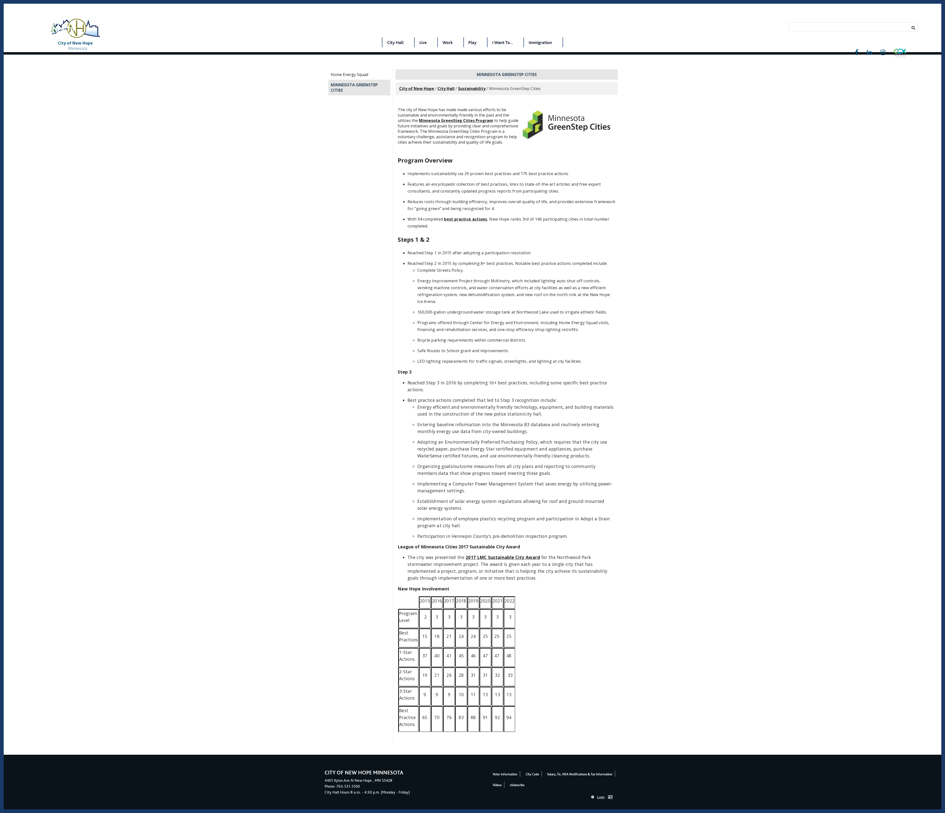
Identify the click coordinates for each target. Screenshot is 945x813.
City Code (532, 774)
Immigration (540, 42)
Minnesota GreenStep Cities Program (456, 120)
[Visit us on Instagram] (882, 52)
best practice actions (465, 219)
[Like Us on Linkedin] (869, 52)
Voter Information (505, 774)
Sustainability (472, 88)
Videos (497, 785)
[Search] (913, 27)
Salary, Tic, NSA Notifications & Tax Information (579, 774)
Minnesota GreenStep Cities (354, 87)
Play (472, 42)
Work (447, 42)
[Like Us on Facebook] (856, 52)
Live (423, 42)
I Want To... (502, 42)
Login (601, 797)
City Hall (395, 42)
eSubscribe (517, 785)
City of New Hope (416, 88)
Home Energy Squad (349, 74)
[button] (900, 53)
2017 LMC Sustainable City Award (503, 557)
